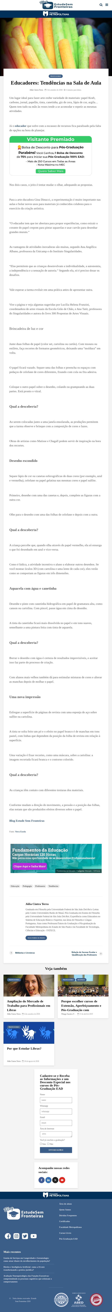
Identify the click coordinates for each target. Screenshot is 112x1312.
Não (51, 1144)
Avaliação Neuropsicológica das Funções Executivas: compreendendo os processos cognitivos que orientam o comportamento (28, 1279)
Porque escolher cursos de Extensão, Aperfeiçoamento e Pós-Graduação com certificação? (81, 1007)
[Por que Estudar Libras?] (29, 1032)
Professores (55, 76)
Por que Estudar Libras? (24, 1048)
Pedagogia (27, 886)
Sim (44, 1144)
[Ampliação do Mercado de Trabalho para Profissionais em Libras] (29, 985)
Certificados (64, 1221)
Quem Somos (65, 1210)
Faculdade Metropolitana (70, 1227)
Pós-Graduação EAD (68, 1239)
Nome (42, 1094)
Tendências (53, 886)
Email (42, 1117)
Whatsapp (44, 1106)
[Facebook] (41, 1180)
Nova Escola (20, 832)
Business (81, 980)
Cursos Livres (65, 1233)
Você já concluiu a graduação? (52, 1140)
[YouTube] (62, 1180)
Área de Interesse (47, 1129)
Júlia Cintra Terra (36, 90)
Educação (15, 886)
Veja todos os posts (36, 938)
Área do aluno (65, 1204)
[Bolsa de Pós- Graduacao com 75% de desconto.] (50, 155)
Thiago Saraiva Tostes (69, 1014)
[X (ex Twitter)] (55, 1180)
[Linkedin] (48, 1180)
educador (20, 125)
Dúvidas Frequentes (68, 1215)
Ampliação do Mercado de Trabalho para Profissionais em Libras (28, 1005)
